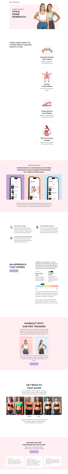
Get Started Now (13, 270)
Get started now (16, 20)
